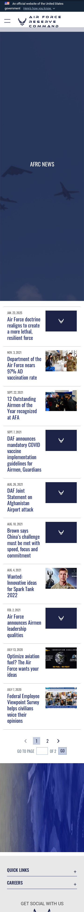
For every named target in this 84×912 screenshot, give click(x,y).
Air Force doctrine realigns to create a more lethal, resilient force (23, 328)
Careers (15, 882)
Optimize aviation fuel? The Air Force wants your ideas (23, 665)
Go (62, 751)
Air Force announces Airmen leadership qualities (24, 625)
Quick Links (18, 869)
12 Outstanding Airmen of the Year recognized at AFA (22, 408)
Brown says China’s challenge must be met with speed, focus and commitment (23, 543)
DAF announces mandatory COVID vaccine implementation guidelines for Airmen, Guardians (24, 454)
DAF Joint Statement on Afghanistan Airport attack (20, 500)
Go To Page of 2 (36, 751)
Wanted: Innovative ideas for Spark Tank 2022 (22, 586)
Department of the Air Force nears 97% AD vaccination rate (24, 368)
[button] (39, 8)
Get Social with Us (42, 903)
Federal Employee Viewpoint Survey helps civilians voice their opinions (23, 708)
